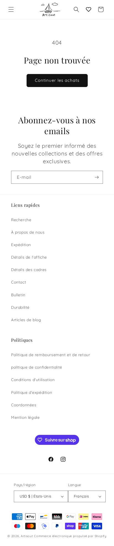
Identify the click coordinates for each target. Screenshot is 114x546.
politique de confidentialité (36, 367)
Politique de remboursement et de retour (50, 354)
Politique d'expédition (31, 392)
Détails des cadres (29, 269)
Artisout (27, 536)
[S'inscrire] (96, 177)
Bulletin (18, 294)
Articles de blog (26, 319)
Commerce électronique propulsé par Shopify (70, 536)
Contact (18, 282)
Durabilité (20, 307)
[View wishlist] (88, 9)
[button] (11, 9)
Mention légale (25, 417)
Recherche (21, 219)
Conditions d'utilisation (33, 379)
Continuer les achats (57, 80)
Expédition (21, 244)
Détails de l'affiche (29, 257)
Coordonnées (24, 404)
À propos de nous (28, 232)
